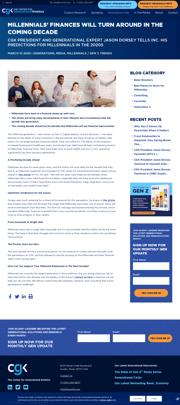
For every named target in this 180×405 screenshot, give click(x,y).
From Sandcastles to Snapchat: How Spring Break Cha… (152, 140)
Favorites (140, 101)
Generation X (142, 106)
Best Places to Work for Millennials (149, 87)
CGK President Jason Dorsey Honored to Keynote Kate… (152, 161)
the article (109, 200)
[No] (176, 398)
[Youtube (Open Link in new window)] (25, 387)
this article (25, 174)
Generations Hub (118, 12)
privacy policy (106, 400)
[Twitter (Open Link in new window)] (18, 387)
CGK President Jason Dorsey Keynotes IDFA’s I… (152, 151)
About (159, 12)
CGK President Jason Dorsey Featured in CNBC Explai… (152, 171)
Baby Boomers (143, 79)
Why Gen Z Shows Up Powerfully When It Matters (151, 128)
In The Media (142, 12)
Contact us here (83, 277)
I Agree (154, 399)
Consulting (141, 95)
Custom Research (75, 12)
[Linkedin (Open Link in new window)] (10, 387)
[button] (7, 2)
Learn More (139, 398)
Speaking (97, 12)
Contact (173, 12)
